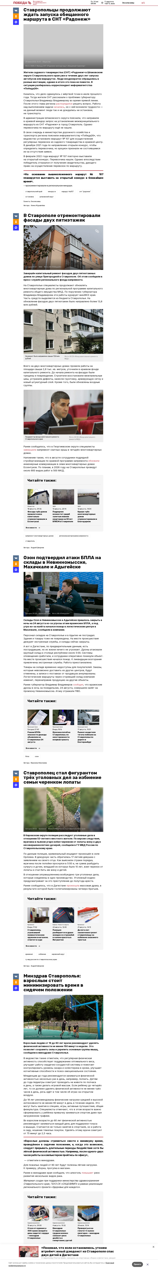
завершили (30, 449)
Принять (137, 1264)
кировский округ (58, 954)
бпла (27, 756)
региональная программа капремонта (73, 536)
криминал (29, 954)
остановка (29, 197)
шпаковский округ (47, 197)
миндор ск (52, 192)
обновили (93, 460)
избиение (42, 954)
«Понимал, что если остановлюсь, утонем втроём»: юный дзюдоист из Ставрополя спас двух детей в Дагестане (77, 1251)
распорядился (64, 103)
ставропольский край (33, 192)
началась (59, 107)
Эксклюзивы (128, 3)
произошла (73, 885)
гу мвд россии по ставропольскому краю (41, 960)
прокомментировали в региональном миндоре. (49, 185)
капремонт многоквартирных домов (39, 536)
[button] (29, 1251)
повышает (87, 1172)
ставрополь (30, 541)
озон (37, 756)
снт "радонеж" (85, 192)
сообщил (78, 684)
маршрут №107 (68, 192)
